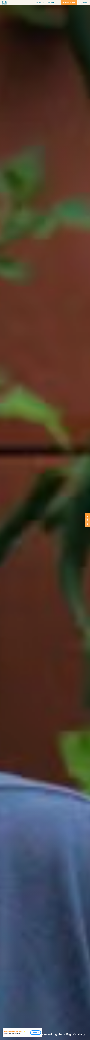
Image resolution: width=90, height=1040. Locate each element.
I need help (38, 2)
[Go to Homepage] (4, 2)
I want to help (49, 2)
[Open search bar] (79, 2)
